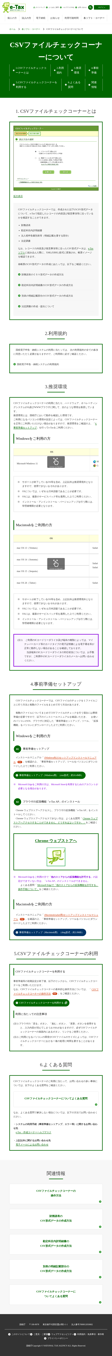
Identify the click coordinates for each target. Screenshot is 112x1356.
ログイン (101, 7)
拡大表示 (18, 196)
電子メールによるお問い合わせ (32, 1144)
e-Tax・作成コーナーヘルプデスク (33, 1132)
